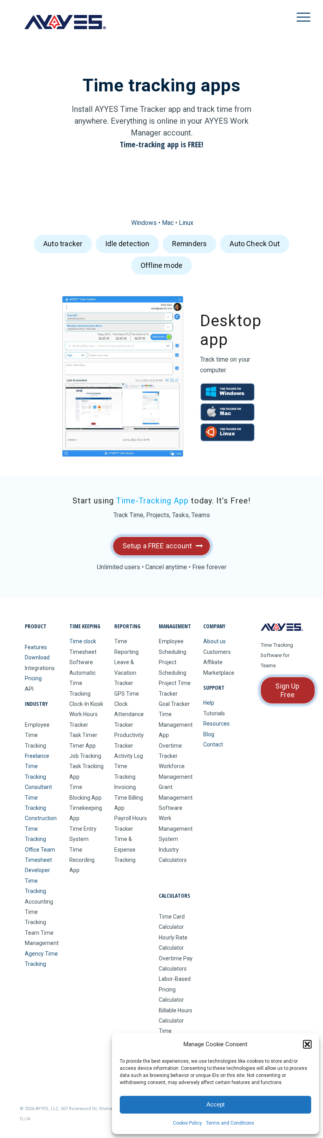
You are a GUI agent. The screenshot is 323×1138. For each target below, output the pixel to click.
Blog (208, 734)
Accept (215, 1104)
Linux (186, 222)
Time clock (82, 641)
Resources (216, 723)
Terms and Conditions (230, 1123)
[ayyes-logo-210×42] (65, 22)
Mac (168, 222)
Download (37, 657)
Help (208, 703)
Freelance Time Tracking (37, 766)
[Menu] (295, 22)
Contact (213, 744)
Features (36, 647)
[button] (307, 1044)
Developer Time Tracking (37, 880)
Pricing (33, 678)
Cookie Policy (187, 1123)
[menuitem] (295, 22)
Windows (144, 222)
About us (214, 641)
